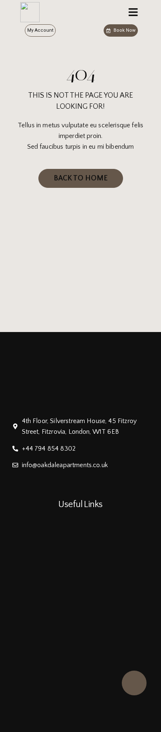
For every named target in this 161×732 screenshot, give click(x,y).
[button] (133, 12)
